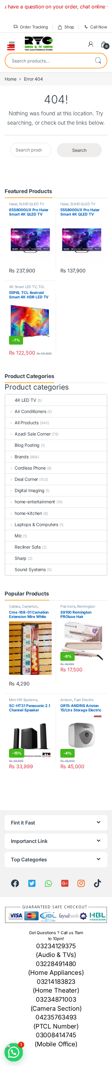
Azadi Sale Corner (32, 433)
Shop (69, 26)
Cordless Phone (30, 468)
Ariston (66, 700)
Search (98, 60)
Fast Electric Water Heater (77, 702)
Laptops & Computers (36, 524)
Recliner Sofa (28, 547)
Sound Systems (30, 569)
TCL (41, 287)
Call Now (98, 26)
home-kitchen (28, 513)
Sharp (20, 558)
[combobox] (47, 60)
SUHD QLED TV (31, 204)
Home (10, 79)
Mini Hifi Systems (23, 700)
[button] (13, 1052)
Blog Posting (27, 445)
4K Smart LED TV (22, 287)
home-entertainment (35, 501)
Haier (13, 204)
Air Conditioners (30, 411)
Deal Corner (26, 479)
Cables (14, 606)
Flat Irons (68, 606)
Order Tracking (34, 26)
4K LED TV (25, 400)
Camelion (30, 606)
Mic (18, 535)
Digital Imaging (29, 490)
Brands (22, 456)
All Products (27, 422)
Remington (86, 606)
